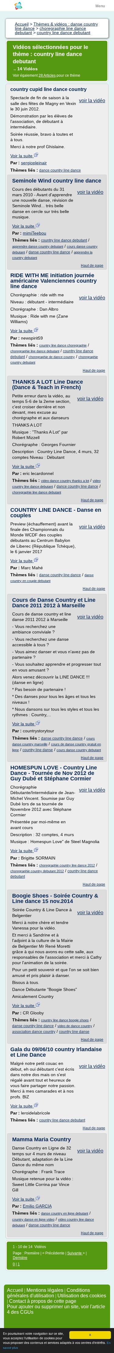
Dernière (20, 1258)
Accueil (15, 1290)
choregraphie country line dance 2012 (67, 865)
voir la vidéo (92, 100)
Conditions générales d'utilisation (48, 1293)
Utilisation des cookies (81, 1295)
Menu (100, 6)
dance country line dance (60, 170)
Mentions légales (44, 1290)
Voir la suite (22, 155)
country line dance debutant (64, 240)
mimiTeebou (34, 233)
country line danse (37, 750)
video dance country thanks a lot (65, 481)
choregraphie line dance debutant (34, 351)
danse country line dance (49, 252)
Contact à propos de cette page (42, 1301)
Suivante (75, 1253)
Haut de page (92, 265)
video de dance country (74, 1026)
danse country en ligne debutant (64, 1213)
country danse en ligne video (33, 1219)
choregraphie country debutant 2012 (37, 871)
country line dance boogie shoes (65, 1020)
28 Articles (47, 75)
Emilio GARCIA (37, 1206)
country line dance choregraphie (63, 345)
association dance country (33, 1032)
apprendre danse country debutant (37, 246)
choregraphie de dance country (52, 357)
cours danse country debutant (79, 750)
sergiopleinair (34, 162)
